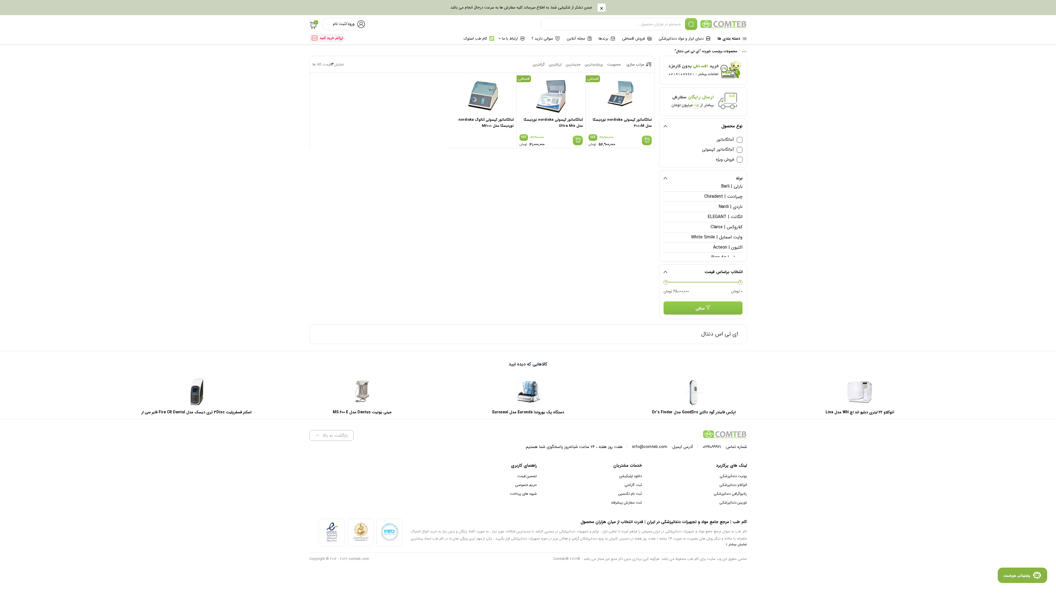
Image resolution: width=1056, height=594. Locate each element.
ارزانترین (555, 64)
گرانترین (539, 64)
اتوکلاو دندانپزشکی (733, 485)
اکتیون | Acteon (727, 247)
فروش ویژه (725, 160)
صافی (700, 309)
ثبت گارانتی (633, 485)
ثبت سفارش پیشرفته (626, 502)
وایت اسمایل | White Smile (716, 237)
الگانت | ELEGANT (725, 216)
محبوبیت (614, 64)
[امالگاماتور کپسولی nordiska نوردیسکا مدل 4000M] (620, 95)
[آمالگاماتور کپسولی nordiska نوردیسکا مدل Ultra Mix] (551, 95)
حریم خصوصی (526, 485)
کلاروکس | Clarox (726, 227)
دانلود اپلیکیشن (630, 476)
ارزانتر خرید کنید (331, 38)
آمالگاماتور (725, 140)
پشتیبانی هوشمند (1016, 575)
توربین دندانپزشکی (733, 502)
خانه (744, 51)
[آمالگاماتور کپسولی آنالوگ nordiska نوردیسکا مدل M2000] (482, 95)
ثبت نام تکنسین (630, 494)
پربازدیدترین (594, 64)
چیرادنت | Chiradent (723, 196)
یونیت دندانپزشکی (733, 476)
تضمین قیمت (527, 476)
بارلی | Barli (731, 186)
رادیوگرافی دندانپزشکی (730, 494)
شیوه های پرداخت (523, 494)
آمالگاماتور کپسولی (718, 150)
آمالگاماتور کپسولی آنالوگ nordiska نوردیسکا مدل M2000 (486, 123)
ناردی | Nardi (730, 206)
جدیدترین (573, 64)
